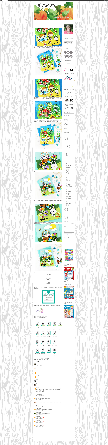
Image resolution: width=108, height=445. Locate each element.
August (67, 148)
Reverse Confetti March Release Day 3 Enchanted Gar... (68, 191)
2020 (66, 208)
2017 (66, 211)
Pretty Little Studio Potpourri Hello (68, 201)
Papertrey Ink (66, 119)
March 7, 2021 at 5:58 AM (39, 365)
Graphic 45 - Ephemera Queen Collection (68, 156)
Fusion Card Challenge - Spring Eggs (68, 173)
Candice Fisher (48, 283)
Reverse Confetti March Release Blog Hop (69, 189)
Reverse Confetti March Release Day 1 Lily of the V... (68, 197)
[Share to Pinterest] (48, 358)
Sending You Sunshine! (67, 163)
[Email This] (45, 358)
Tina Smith (48, 282)
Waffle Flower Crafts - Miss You (68, 158)
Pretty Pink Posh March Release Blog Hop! (69, 186)
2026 (66, 137)
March (67, 154)
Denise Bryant (38, 387)
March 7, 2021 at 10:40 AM (40, 391)
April (66, 153)
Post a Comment (37, 428)
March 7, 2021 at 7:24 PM (39, 418)
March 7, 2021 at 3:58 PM (39, 406)
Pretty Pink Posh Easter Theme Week (69, 161)
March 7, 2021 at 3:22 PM (39, 399)
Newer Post (36, 431)
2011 (65, 218)
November (67, 145)
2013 (66, 216)
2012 (66, 217)
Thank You (46, 359)
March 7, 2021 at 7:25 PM (39, 426)
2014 (66, 215)
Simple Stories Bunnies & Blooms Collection (68, 204)
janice (37, 416)
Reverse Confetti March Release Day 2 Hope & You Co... (68, 194)
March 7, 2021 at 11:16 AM (40, 395)
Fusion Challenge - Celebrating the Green (68, 199)
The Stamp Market (66, 132)
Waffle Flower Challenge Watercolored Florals (68, 170)
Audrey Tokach (48, 281)
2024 (66, 139)
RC (47, 329)
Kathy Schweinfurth (48, 278)
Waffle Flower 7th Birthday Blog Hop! (68, 177)
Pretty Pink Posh (66, 124)
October (67, 146)
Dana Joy (48, 279)
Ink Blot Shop (66, 116)
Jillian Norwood (38, 393)
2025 (66, 138)
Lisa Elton (37, 412)
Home (48, 431)
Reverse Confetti (48, 274)
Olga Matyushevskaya (48, 284)
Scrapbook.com (66, 125)
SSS (49, 329)
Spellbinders (65, 128)
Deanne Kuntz (48, 277)
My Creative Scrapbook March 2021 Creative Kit (68, 184)
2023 (66, 140)
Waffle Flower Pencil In (69, 180)
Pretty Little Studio (66, 123)
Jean (37, 383)
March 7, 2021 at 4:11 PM (39, 410)
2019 (66, 209)
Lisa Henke (48, 276)
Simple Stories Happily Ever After (69, 175)
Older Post (60, 431)
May (66, 152)
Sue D (37, 371)
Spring (44, 359)
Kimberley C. (38, 408)
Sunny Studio (66, 129)
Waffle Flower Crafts (66, 133)
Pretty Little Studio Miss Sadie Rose (68, 165)
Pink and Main (66, 120)
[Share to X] (46, 358)
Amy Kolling (48, 275)
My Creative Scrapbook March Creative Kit (68, 167)
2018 (66, 210)
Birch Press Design (66, 115)
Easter (37, 359)
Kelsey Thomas (38, 375)
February (67, 205)
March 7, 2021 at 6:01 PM (39, 414)
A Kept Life (41, 5)
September (67, 147)
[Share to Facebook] (47, 358)
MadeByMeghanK (38, 379)
